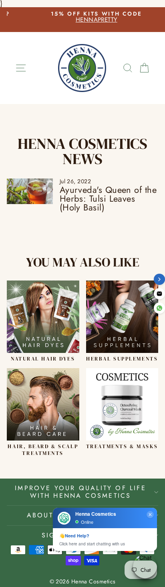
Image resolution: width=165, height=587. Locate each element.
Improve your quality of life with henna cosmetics (80, 491)
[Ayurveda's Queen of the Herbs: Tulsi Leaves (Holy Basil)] (30, 191)
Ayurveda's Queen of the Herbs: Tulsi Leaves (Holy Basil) (108, 198)
